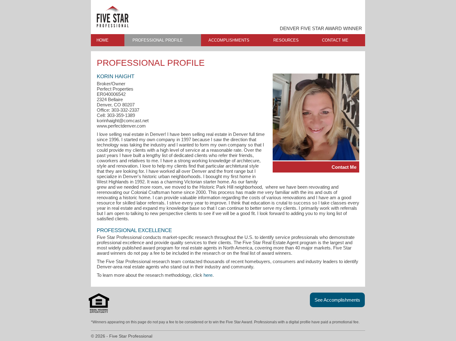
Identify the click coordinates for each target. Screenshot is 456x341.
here (207, 275)
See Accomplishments (337, 300)
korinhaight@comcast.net (123, 120)
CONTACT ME (335, 40)
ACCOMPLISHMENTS (228, 40)
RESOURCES (286, 40)
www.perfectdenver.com (121, 125)
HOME (102, 40)
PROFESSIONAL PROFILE (157, 40)
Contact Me (344, 167)
